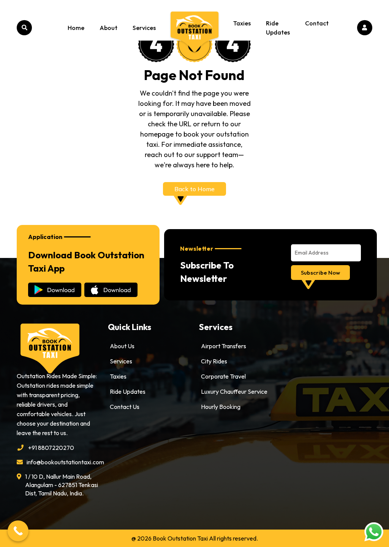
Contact (317, 23)
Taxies (242, 23)
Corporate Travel (223, 376)
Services (144, 27)
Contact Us (124, 406)
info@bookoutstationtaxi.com (63, 462)
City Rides (214, 361)
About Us (122, 346)
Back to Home (194, 189)
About (108, 27)
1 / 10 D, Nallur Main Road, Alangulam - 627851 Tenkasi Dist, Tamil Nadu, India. (61, 485)
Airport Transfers (223, 346)
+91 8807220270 (51, 447)
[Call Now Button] (18, 530)
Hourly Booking (220, 406)
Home (76, 27)
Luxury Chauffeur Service (234, 391)
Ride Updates (278, 27)
